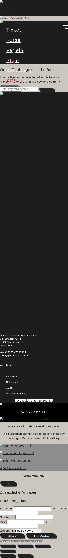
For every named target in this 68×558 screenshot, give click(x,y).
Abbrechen (12, 536)
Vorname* (6, 508)
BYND (13, 35)
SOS (12, 61)
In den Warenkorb (41, 536)
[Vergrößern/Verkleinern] (8, 546)
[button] (34, 27)
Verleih (13, 48)
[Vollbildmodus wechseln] (25, 546)
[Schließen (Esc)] (8, 551)
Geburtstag (7, 530)
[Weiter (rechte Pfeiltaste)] (25, 556)
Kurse (12, 44)
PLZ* (3, 521)
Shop (12, 52)
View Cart (5, 541)
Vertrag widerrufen (34, 475)
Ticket (12, 39)
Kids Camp (16, 57)
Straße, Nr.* (7, 517)
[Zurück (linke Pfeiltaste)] (8, 556)
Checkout (17, 541)
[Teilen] (43, 546)
